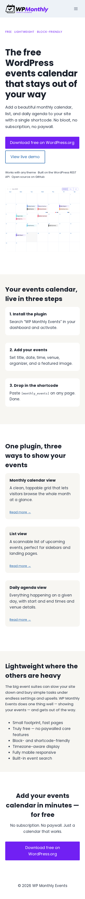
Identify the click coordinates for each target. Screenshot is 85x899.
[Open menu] (76, 8)
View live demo (25, 156)
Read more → (20, 512)
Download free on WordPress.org (42, 142)
